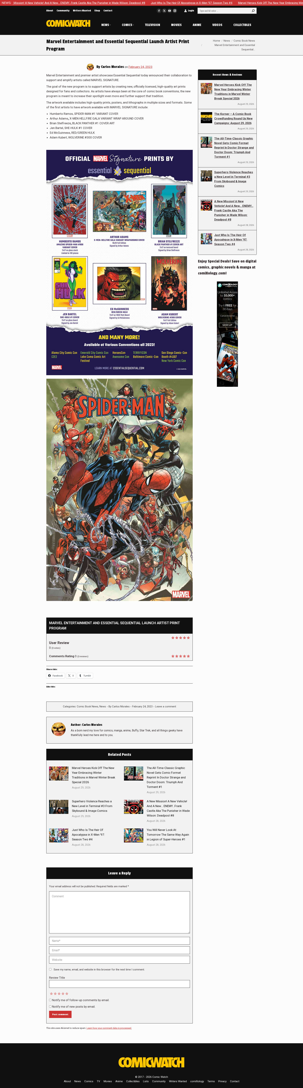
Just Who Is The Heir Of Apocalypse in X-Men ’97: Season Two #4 (120, 3)
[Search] (253, 11)
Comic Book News (87, 706)
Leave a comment (165, 706)
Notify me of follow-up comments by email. (80, 1000)
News (102, 706)
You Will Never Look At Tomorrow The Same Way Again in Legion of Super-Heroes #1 (168, 834)
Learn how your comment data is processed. (109, 1028)
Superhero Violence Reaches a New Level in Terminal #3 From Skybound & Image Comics (92, 806)
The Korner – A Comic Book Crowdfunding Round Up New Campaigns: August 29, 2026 (233, 118)
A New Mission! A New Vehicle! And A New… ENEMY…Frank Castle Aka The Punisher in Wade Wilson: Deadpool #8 (168, 808)
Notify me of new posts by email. (73, 1006)
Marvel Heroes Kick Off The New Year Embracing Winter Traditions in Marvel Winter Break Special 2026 (230, 3)
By (119, 706)
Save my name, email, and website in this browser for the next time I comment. (99, 969)
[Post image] (58, 774)
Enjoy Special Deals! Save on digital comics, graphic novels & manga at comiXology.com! (227, 267)
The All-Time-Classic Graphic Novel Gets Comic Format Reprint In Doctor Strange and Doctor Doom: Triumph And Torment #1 (166, 777)
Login (191, 10)
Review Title (57, 977)
